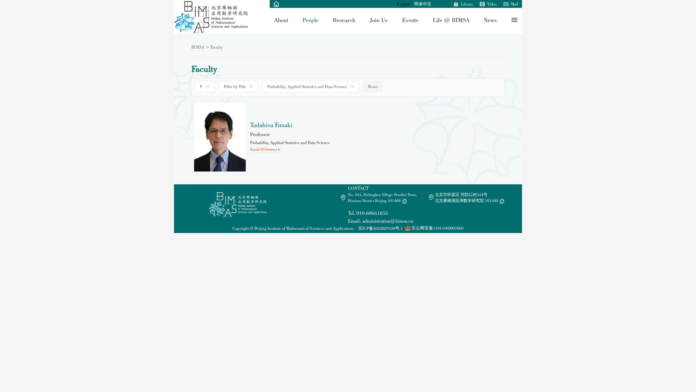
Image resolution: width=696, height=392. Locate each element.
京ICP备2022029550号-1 (380, 228)
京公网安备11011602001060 (437, 228)
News (490, 20)
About (281, 20)
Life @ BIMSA (451, 20)
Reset (373, 86)
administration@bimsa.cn (387, 221)
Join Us (379, 20)
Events (410, 20)
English (403, 4)
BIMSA (197, 47)
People (311, 20)
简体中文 (422, 4)
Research (344, 20)
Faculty (216, 47)
